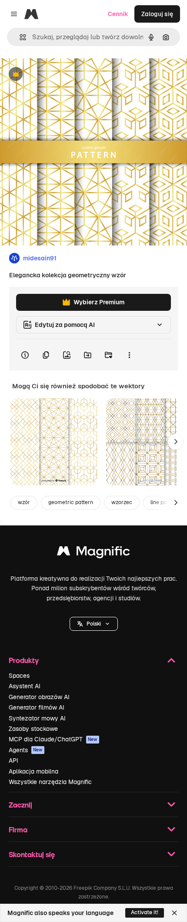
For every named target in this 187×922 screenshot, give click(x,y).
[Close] (174, 913)
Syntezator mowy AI (37, 718)
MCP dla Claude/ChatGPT (53, 739)
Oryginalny (60, 75)
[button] (94, 624)
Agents (26, 750)
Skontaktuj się (32, 854)
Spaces (19, 676)
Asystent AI (24, 686)
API (13, 760)
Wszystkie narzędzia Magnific (50, 782)
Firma (18, 829)
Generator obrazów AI (39, 697)
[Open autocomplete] (19, 37)
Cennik (118, 14)
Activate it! (144, 912)
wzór (24, 502)
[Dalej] (176, 441)
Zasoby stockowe (33, 729)
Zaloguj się (157, 14)
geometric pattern (70, 502)
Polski (94, 623)
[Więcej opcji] (129, 354)
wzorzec (121, 502)
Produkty (24, 660)
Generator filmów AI (36, 707)
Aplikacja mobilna (33, 771)
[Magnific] (93, 553)
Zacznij (20, 804)
